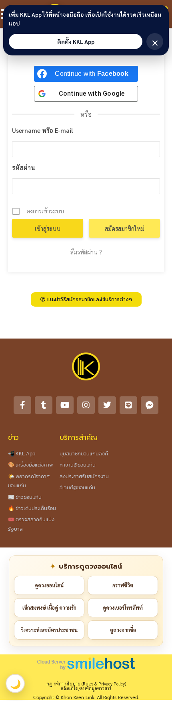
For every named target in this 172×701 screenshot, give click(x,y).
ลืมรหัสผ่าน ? (86, 252)
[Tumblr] (43, 405)
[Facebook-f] (22, 405)
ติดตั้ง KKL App (75, 41)
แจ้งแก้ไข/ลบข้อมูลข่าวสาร (86, 688)
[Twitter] (107, 405)
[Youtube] (65, 405)
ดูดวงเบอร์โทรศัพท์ (123, 607)
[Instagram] (86, 405)
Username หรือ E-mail (42, 130)
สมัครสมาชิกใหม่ (124, 228)
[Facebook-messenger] (149, 405)
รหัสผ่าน (23, 167)
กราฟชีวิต (122, 585)
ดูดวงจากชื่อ (123, 629)
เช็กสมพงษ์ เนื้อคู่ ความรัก (49, 607)
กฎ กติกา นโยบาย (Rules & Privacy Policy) (86, 684)
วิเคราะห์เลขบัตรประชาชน (49, 629)
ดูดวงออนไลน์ (49, 585)
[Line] (128, 405)
